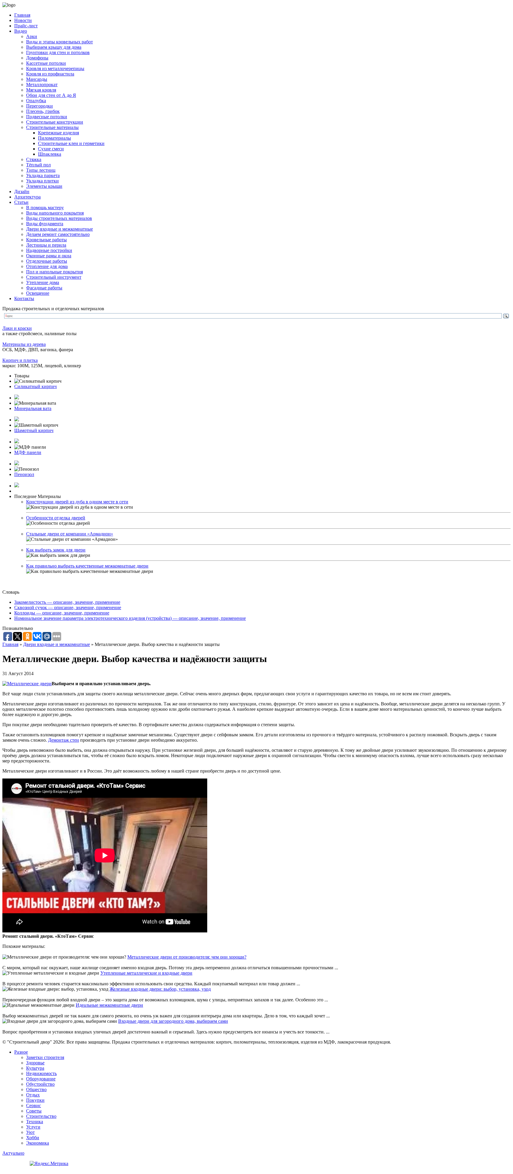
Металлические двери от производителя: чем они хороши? (186, 956)
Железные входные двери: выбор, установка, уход (160, 989)
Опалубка (36, 100)
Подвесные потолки (46, 116)
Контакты (24, 298)
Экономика (37, 1142)
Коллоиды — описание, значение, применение (61, 612)
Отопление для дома (47, 266)
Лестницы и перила (46, 245)
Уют (30, 1132)
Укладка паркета (43, 175)
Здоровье (35, 1062)
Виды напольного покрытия (55, 212)
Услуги (33, 1126)
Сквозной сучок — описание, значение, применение (67, 607)
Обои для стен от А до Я (51, 95)
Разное (21, 1052)
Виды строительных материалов (59, 218)
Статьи (21, 202)
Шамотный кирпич (33, 430)
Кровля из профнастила (50, 73)
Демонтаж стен (63, 740)
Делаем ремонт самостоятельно (58, 234)
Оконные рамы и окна (48, 255)
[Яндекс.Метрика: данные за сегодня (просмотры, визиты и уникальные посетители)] (49, 1163)
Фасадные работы (44, 287)
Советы (34, 1110)
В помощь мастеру (45, 207)
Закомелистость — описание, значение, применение (67, 602)
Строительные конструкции (54, 122)
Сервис (33, 1105)
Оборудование (41, 1078)
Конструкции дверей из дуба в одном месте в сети (77, 501)
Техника (34, 1121)
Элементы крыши (44, 186)
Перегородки (39, 105)
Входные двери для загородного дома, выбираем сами (173, 1021)
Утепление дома (42, 282)
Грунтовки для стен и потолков (58, 52)
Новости (23, 20)
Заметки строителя (45, 1057)
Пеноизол (24, 474)
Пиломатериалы (54, 138)
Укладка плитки (42, 180)
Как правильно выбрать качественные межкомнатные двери (87, 565)
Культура (35, 1068)
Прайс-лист (26, 25)
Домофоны (37, 57)
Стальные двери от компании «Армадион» (69, 533)
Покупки (35, 1100)
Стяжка (33, 159)
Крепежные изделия (58, 132)
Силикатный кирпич (35, 386)
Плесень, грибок (43, 111)
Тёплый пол (38, 164)
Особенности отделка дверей (55, 517)
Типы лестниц (41, 170)
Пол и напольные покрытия (54, 271)
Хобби (32, 1137)
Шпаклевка (49, 154)
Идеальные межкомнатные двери (109, 1005)
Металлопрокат (42, 84)
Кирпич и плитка (20, 360)
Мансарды (36, 79)
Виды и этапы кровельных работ (59, 41)
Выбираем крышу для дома (53, 47)
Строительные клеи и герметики (71, 143)
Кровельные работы (46, 239)
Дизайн (21, 191)
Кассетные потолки (46, 63)
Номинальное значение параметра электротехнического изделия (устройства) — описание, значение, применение (130, 618)
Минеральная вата (32, 408)
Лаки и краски (17, 328)
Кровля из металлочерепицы (55, 68)
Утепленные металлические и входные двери (146, 973)
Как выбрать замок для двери (56, 549)
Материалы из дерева (24, 344)
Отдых (33, 1094)
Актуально (13, 1153)
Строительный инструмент (53, 277)
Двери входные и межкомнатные (59, 228)
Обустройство (40, 1084)
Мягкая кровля (41, 89)
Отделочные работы (46, 261)
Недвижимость (41, 1073)
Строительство (41, 1116)
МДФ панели (27, 452)
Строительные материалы (52, 127)
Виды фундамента (44, 223)
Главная (22, 15)
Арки (31, 36)
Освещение (37, 293)
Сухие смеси (51, 148)
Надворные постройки (49, 250)
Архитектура (27, 196)
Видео (20, 31)
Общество (36, 1089)
